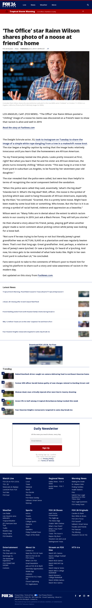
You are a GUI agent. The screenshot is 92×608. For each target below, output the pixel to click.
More (54, 5)
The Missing (76, 532)
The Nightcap (53, 518)
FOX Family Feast (78, 504)
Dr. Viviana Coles (78, 484)
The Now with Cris (9, 553)
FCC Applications (32, 584)
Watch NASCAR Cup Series (56, 564)
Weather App (7, 531)
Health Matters (77, 490)
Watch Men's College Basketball (56, 572)
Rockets (29, 519)
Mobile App (30, 571)
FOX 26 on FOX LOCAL (11, 481)
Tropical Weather (9, 521)
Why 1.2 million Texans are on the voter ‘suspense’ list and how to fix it (27, 322)
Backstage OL (8, 556)
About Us (30, 547)
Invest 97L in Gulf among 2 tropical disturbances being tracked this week (46, 401)
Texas (28, 484)
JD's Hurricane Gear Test (10, 524)
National (29, 487)
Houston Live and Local (57, 539)
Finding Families (77, 487)
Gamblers (29, 529)
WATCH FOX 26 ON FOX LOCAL (33, 557)
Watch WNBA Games (56, 580)
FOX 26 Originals (80, 510)
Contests (6, 568)
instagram (84, 596)
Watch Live (8, 478)
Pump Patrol (7, 533)
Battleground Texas (56, 541)
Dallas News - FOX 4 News (56, 482)
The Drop (6, 550)
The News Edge (54, 521)
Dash (28, 527)
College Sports (31, 521)
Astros (28, 513)
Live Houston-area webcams (9, 517)
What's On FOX (31, 561)
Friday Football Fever (33, 532)
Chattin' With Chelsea (56, 523)
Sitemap (29, 503)
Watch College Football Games (57, 557)
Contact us (30, 550)
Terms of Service (47, 461)
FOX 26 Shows (55, 510)
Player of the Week (32, 535)
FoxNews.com (45, 275)
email (88, 596)
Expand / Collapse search (88, 5)
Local (28, 481)
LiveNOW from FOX (10, 490)
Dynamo (29, 524)
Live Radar (6, 513)
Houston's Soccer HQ (79, 535)
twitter (80, 596)
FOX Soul (6, 495)
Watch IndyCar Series (56, 568)
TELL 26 (6, 484)
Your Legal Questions (79, 502)
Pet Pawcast (76, 529)
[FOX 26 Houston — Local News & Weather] (10, 5)
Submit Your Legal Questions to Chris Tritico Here (78, 497)
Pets (73, 492)
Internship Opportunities (34, 569)
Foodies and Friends (79, 527)
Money (28, 495)
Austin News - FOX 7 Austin (56, 487)
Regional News (56, 478)
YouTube (6, 492)
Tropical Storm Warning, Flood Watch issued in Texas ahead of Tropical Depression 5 (33, 292)
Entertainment (10, 547)
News (17, 49)
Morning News (79, 478)
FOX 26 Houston (8, 49)
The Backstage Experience (8, 560)
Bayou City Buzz (55, 536)
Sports (29, 510)
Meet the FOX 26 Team (34, 553)
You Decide (30, 492)
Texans (28, 516)
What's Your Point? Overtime (55, 530)
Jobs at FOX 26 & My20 (34, 566)
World (28, 490)
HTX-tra (76, 547)
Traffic (5, 528)
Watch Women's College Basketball (55, 576)
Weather (7, 510)
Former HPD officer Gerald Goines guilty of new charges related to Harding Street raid (52, 383)
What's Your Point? (55, 526)
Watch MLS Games (56, 583)
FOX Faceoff (76, 521)
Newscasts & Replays (10, 487)
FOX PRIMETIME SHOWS (9, 564)
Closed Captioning (32, 581)
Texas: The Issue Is (56, 533)
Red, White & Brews (79, 516)
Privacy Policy (48, 459)
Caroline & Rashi (78, 513)
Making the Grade (78, 481)
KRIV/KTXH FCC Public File (34, 578)
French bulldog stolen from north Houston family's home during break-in (29, 312)
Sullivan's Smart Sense (34, 500)
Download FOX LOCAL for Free (42, 344)
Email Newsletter (32, 563)
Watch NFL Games (55, 553)
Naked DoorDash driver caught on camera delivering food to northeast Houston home (52, 374)
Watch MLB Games (56, 561)
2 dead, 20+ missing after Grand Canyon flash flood (21, 302)
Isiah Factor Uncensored (53, 514)
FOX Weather (7, 536)
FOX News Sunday (32, 498)
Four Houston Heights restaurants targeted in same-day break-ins (26, 332)
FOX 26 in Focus (77, 519)
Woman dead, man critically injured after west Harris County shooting (45, 392)
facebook (75, 596)
